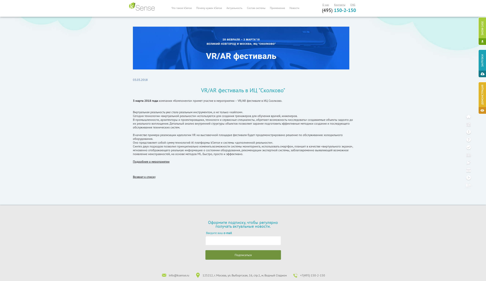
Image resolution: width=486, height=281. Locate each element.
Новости (294, 8)
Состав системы (256, 8)
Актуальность (234, 8)
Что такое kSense (181, 8)
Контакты (339, 4)
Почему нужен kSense (209, 8)
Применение (277, 8)
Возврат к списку (144, 177)
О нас (325, 4)
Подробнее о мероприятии (151, 161)
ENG (352, 4)
